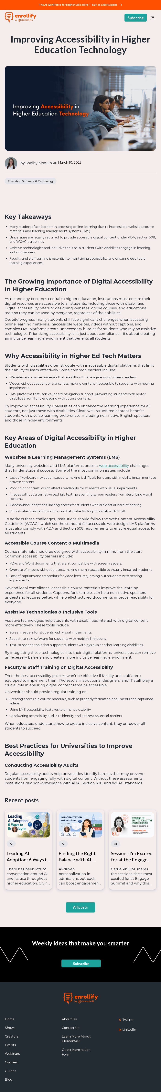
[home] (20, 17)
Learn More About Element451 (76, 1039)
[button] (152, 18)
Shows (10, 1028)
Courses (11, 1062)
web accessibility (114, 466)
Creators (11, 1036)
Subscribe (136, 18)
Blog (8, 1079)
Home (10, 1019)
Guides (10, 1071)
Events (10, 1045)
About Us (69, 1019)
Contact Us (70, 1028)
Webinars (12, 1054)
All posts (80, 907)
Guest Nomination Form (76, 1052)
